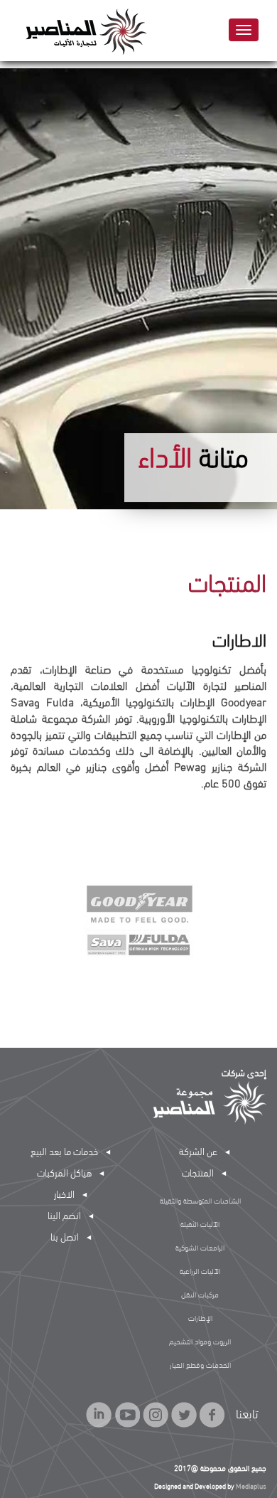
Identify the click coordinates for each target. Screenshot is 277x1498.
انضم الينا (64, 1214)
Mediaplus (251, 1485)
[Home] (80, 30)
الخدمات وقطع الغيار (200, 1364)
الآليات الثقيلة (199, 1223)
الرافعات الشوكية (199, 1247)
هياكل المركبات (64, 1172)
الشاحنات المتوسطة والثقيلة (200, 1200)
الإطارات (200, 1317)
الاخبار (64, 1193)
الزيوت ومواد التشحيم (200, 1341)
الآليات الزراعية (200, 1270)
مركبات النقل (200, 1294)
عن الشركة (198, 1150)
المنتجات (198, 1172)
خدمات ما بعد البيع (64, 1150)
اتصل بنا (64, 1236)
